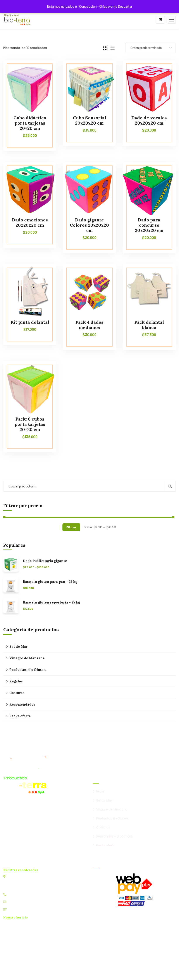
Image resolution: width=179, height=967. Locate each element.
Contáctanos (18, 909)
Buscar (170, 486)
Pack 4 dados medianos (89, 324)
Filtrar (71, 527)
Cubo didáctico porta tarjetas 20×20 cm (30, 123)
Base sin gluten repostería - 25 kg (51, 602)
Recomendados (22, 704)
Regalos (16, 681)
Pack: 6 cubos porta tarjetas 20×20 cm (30, 424)
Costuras (16, 693)
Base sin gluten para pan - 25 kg (50, 582)
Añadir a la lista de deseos (45, 70)
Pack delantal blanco (149, 324)
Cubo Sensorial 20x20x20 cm (89, 120)
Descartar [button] (125, 6)
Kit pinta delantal (30, 322)
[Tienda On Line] (17, 19)
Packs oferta (20, 716)
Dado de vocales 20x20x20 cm (149, 120)
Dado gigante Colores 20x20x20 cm (89, 225)
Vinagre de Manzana (27, 658)
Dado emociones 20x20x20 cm (30, 222)
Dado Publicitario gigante (45, 561)
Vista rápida (45, 80)
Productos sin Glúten (27, 670)
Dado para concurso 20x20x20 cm (149, 225)
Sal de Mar (18, 646)
